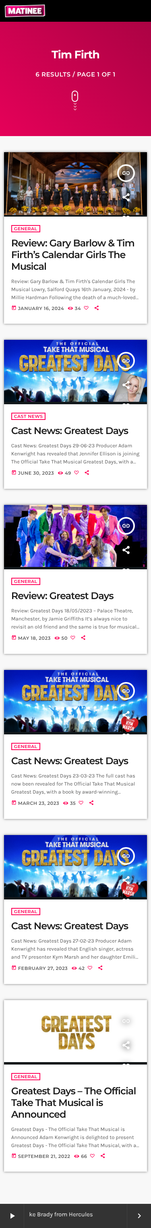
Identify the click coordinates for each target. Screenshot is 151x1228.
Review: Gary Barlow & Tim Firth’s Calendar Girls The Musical (72, 255)
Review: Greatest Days (62, 596)
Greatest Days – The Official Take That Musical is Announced (73, 1102)
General (25, 229)
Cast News (28, 416)
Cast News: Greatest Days (69, 431)
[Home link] (25, 11)
